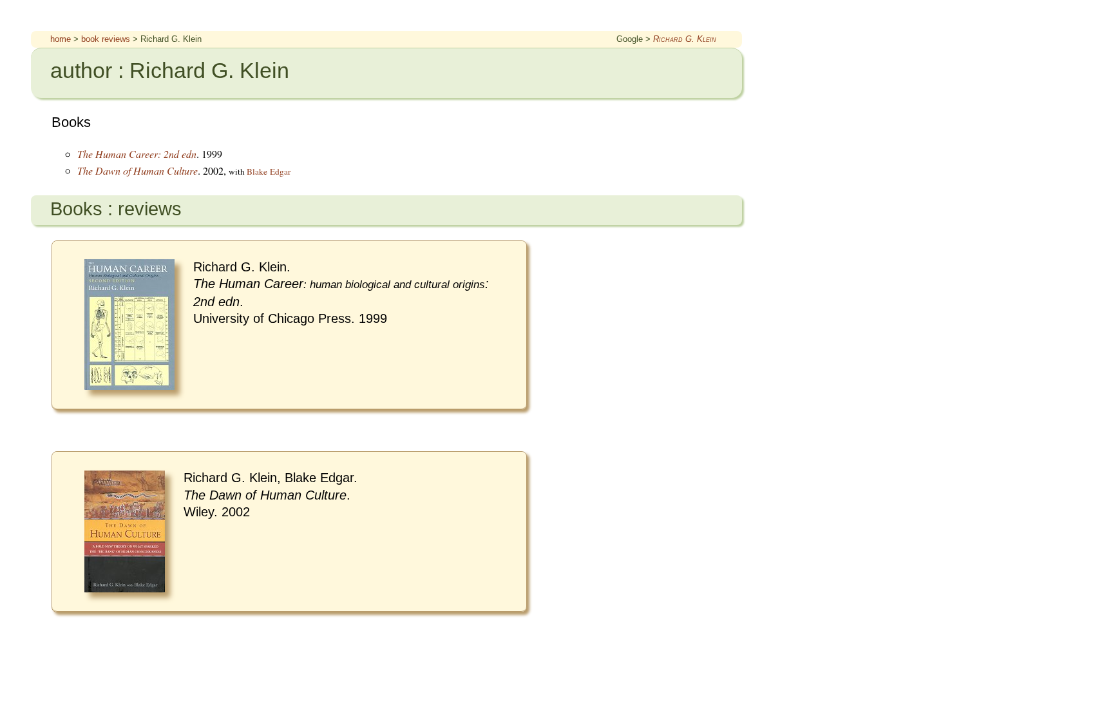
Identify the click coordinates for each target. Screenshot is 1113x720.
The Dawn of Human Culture (137, 170)
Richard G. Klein (684, 39)
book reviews (105, 39)
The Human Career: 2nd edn (136, 154)
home (60, 39)
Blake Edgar (268, 171)
